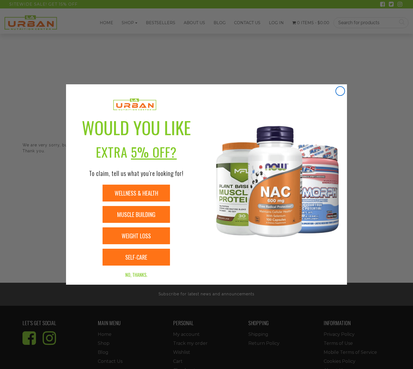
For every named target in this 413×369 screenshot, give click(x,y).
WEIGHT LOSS (136, 236)
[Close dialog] (340, 91)
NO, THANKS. (136, 274)
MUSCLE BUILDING (136, 214)
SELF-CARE (136, 257)
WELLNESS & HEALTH (136, 193)
